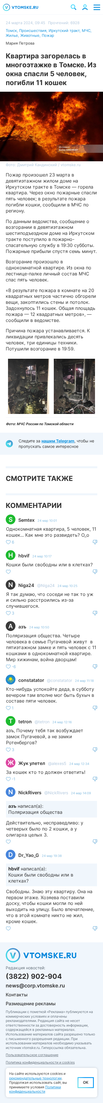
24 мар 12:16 (62, 722)
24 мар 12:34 (79, 764)
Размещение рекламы (31, 1003)
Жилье (12, 35)
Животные (29, 35)
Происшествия (32, 30)
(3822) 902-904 (34, 976)
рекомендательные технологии (35, 1078)
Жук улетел (31, 763)
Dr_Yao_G (28, 855)
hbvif (23, 556)
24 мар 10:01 (47, 521)
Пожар (48, 35)
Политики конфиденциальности (35, 1089)
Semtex (26, 520)
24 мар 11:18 (84, 681)
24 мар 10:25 (68, 586)
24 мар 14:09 (81, 793)
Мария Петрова (20, 43)
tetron (25, 721)
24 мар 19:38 (52, 856)
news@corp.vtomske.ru (35, 986)
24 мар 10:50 (39, 627)
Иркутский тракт (64, 30)
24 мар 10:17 (42, 556)
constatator (31, 680)
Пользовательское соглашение (32, 1055)
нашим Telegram (57, 440)
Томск (11, 30)
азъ (22, 627)
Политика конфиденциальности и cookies (40, 1062)
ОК (85, 1082)
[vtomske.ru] (20, 7)
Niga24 (26, 585)
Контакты (16, 995)
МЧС (86, 30)
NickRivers (29, 792)
